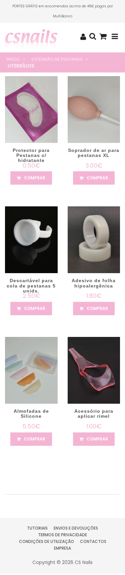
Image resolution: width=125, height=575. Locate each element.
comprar (34, 178)
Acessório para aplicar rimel (93, 413)
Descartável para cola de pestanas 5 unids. (31, 286)
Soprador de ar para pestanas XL (93, 153)
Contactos (93, 541)
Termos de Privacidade (62, 535)
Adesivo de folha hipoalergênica (94, 283)
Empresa (62, 548)
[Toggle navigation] (115, 36)
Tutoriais (37, 528)
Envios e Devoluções (76, 528)
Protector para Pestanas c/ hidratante (31, 155)
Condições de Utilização (46, 541)
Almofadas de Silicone (31, 413)
